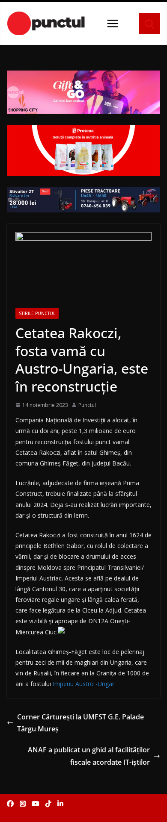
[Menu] (112, 23)
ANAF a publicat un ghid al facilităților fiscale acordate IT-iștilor (89, 756)
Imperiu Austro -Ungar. (84, 684)
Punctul (87, 405)
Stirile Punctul (37, 313)
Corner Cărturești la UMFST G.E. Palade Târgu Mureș (80, 723)
